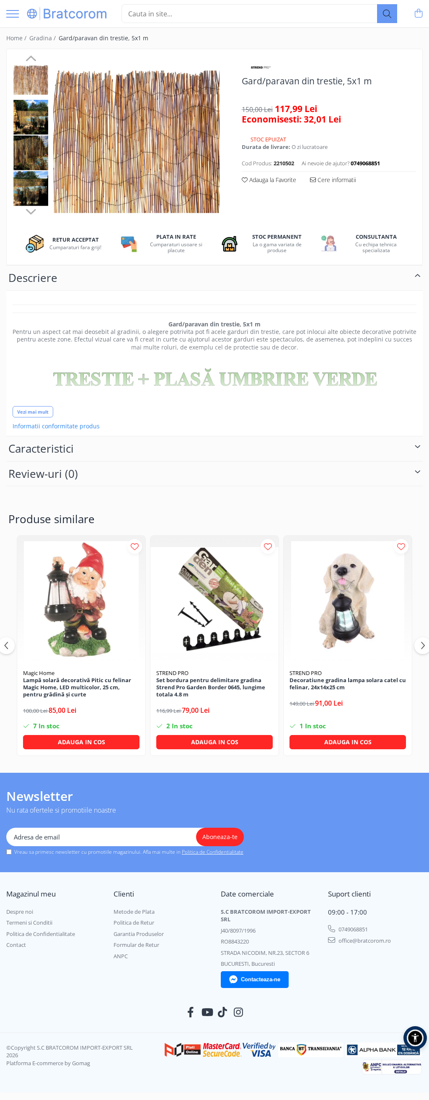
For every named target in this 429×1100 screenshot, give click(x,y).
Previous (30, 59)
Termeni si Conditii (29, 922)
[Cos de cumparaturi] (418, 13)
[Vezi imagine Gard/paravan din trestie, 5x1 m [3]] (30, 188)
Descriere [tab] (32, 277)
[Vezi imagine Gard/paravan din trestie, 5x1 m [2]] (30, 153)
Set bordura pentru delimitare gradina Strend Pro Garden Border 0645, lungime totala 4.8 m (210, 687)
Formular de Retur (136, 945)
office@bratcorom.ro (364, 940)
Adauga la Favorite (272, 180)
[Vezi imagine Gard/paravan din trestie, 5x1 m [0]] (30, 79)
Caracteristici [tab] (41, 448)
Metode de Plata (134, 911)
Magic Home (38, 673)
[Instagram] (238, 1012)
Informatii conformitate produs (56, 426)
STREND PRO (172, 673)
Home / (17, 38)
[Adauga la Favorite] (134, 546)
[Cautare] (387, 13)
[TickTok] (222, 1012)
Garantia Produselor (139, 934)
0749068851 (352, 929)
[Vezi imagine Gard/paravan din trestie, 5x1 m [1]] (30, 117)
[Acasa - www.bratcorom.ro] (67, 13)
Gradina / (43, 38)
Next (30, 210)
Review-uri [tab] (43, 473)
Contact (16, 945)
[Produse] (12, 14)
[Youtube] (206, 1012)
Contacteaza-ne (260, 979)
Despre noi (19, 911)
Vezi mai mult (33, 412)
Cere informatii (336, 180)
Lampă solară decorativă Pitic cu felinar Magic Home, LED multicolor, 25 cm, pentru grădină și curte (77, 687)
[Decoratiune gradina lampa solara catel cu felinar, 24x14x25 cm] (348, 600)
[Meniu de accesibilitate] (415, 1038)
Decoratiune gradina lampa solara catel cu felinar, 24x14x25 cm (347, 684)
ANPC (121, 956)
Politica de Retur (134, 922)
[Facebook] (190, 1012)
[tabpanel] (137, 139)
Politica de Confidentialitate (212, 851)
